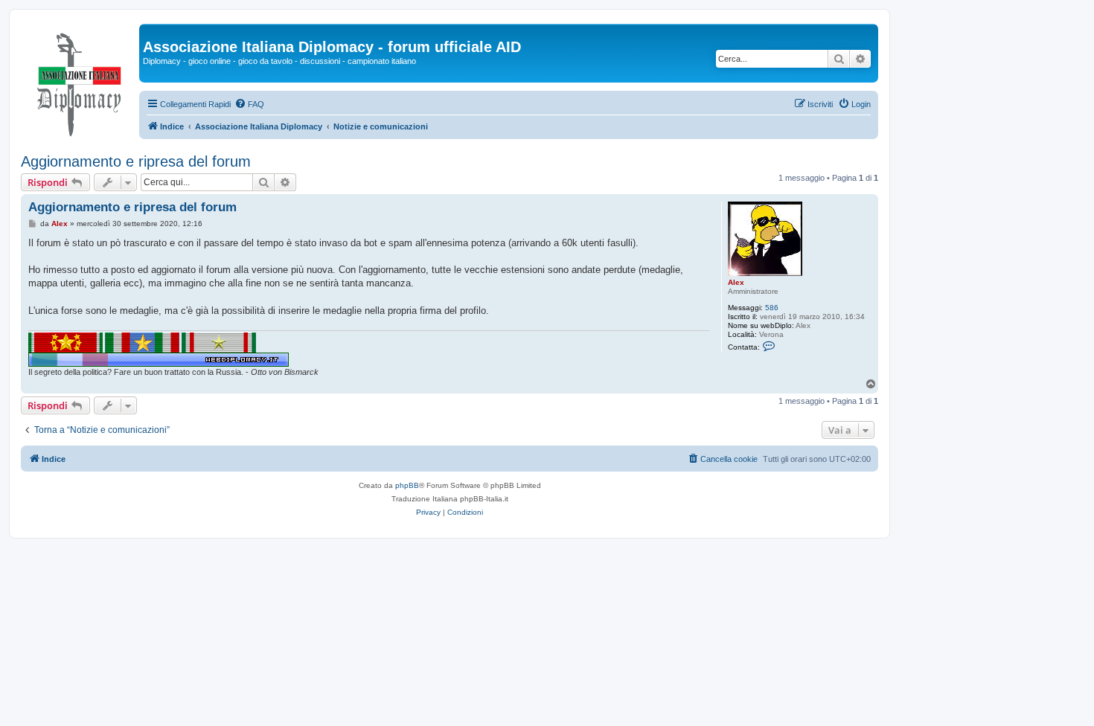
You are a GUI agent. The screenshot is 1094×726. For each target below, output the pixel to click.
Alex (736, 282)
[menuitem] (249, 104)
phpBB (407, 485)
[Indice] (80, 81)
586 (771, 307)
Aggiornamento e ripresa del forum (136, 161)
